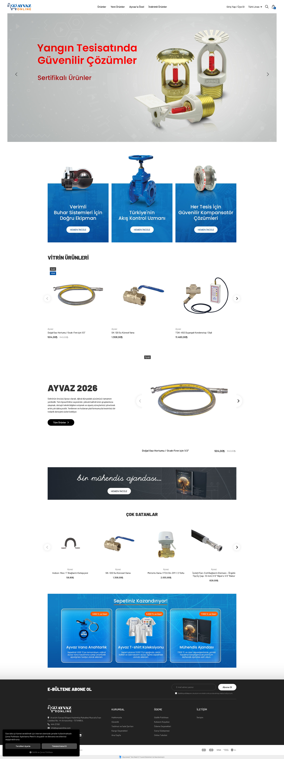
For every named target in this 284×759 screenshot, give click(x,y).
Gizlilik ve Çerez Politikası (42, 752)
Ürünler (101, 6)
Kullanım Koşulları (162, 722)
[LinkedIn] (80, 735)
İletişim (200, 717)
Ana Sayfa (116, 735)
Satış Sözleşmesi (162, 730)
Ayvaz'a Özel (136, 6)
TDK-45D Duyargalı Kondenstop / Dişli (193, 332)
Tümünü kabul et (59, 746)
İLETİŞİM (202, 709)
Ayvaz (50, 329)
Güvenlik (115, 722)
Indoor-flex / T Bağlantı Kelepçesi (70, 572)
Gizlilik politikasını (185, 693)
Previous (47, 298)
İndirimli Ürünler (158, 6)
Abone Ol (227, 687)
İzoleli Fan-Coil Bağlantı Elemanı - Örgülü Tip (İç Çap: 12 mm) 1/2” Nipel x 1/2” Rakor (213, 574)
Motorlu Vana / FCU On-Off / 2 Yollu (166, 572)
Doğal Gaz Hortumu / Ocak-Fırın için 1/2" (66, 332)
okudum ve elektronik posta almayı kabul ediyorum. (205, 693)
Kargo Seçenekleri (120, 730)
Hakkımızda (117, 717)
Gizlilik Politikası (161, 717)
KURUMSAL (118, 709)
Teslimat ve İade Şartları (122, 726)
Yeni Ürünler (118, 6)
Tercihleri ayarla (23, 746)
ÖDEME (158, 709)
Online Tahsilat (160, 735)
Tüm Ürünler (60, 422)
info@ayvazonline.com (61, 728)
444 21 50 (55, 724)
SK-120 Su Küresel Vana (123, 332)
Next (236, 298)
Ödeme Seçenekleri (162, 726)
